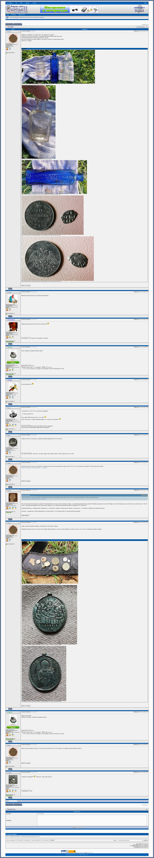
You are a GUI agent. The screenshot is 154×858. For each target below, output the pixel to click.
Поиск (145, 2)
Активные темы (21, 14)
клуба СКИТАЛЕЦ (82, 854)
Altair (9, 435)
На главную (9, 2)
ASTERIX (10, 380)
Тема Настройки (141, 27)
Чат (16, 2)
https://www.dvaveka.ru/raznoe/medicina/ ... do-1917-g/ (34, 467)
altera (9, 31)
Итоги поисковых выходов (37, 17)
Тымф (9, 490)
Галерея (34, 2)
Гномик (9, 292)
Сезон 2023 (10, 27)
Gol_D (9, 407)
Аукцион (27, 2)
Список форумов (14, 17)
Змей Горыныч (11, 319)
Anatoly (9, 772)
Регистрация (13, 14)
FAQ (21, 2)
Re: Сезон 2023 (34, 291)
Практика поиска (24, 17)
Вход (8, 14)
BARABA (10, 347)
